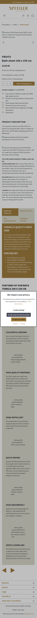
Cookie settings (18, 310)
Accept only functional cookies (19, 315)
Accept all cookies (18, 319)
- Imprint (15, 324)
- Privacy (22, 324)
